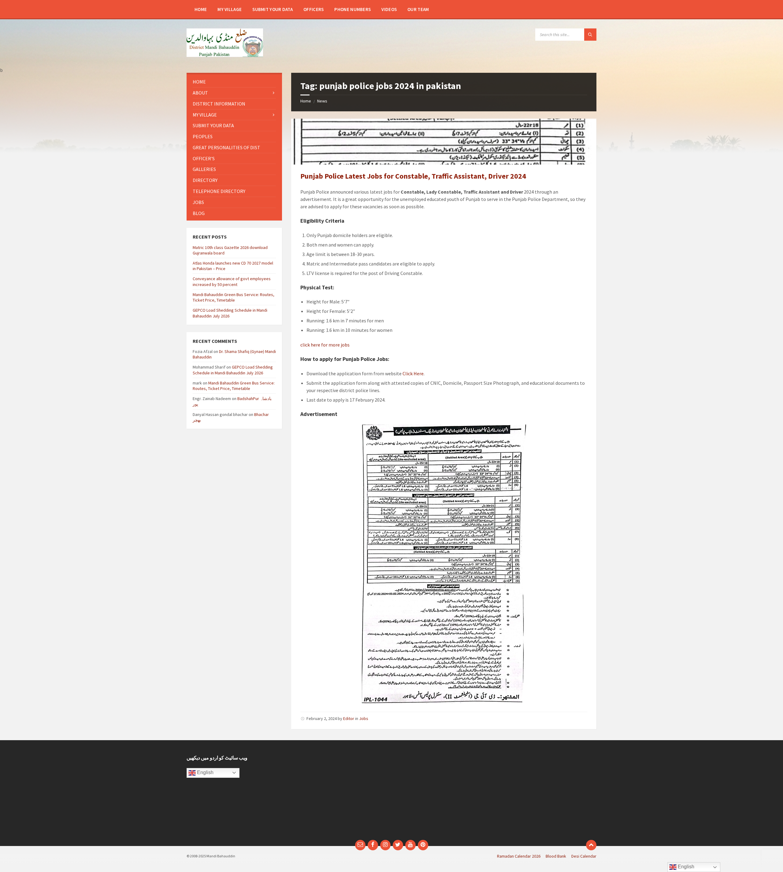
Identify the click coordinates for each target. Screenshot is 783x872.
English (204, 772)
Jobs (363, 718)
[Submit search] (590, 34)
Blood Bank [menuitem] (556, 856)
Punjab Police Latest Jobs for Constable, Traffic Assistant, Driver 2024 (413, 176)
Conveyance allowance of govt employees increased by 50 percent (232, 281)
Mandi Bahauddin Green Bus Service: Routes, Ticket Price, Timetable (233, 297)
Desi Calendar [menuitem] (583, 856)
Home (305, 101)
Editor (348, 718)
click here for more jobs (325, 345)
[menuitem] (201, 9)
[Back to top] (591, 845)
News (322, 101)
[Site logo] (225, 55)
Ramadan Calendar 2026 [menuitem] (518, 856)
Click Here (413, 373)
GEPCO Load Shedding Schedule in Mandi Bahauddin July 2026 (233, 369)
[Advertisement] (339, 793)
